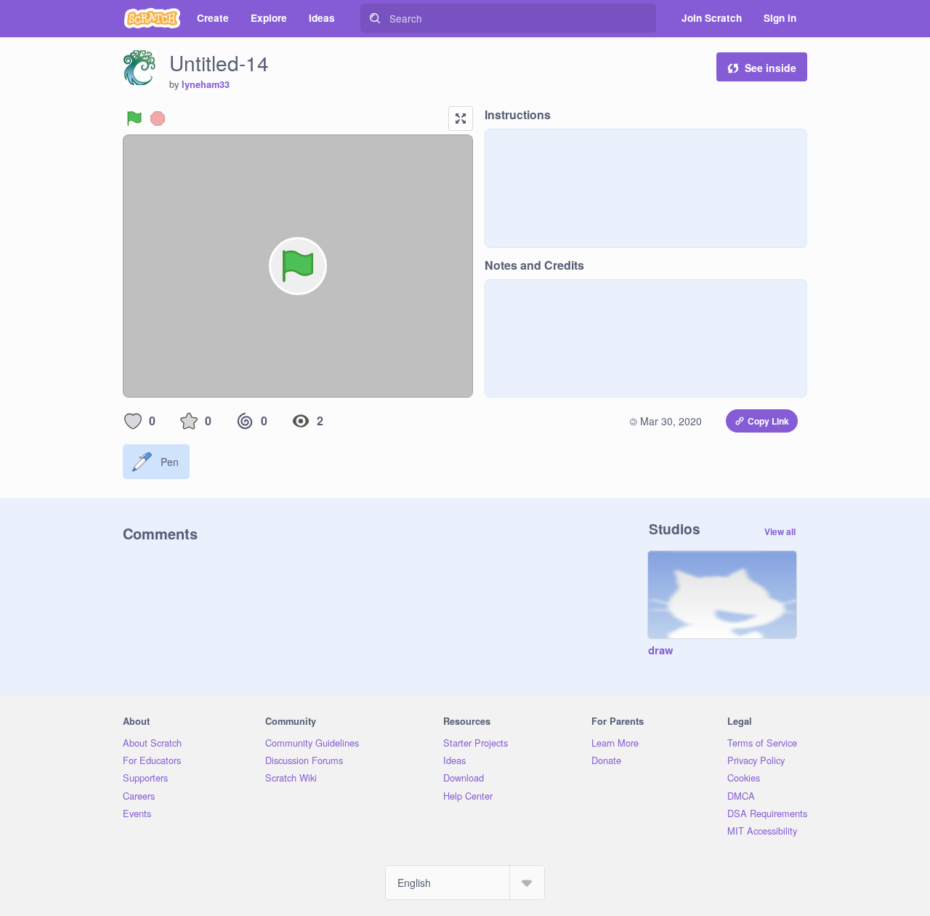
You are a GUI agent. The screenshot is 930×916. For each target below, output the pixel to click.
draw (660, 650)
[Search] (374, 18)
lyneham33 (206, 84)
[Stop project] (157, 118)
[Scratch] (152, 18)
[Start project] (134, 118)
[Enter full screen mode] (460, 118)
